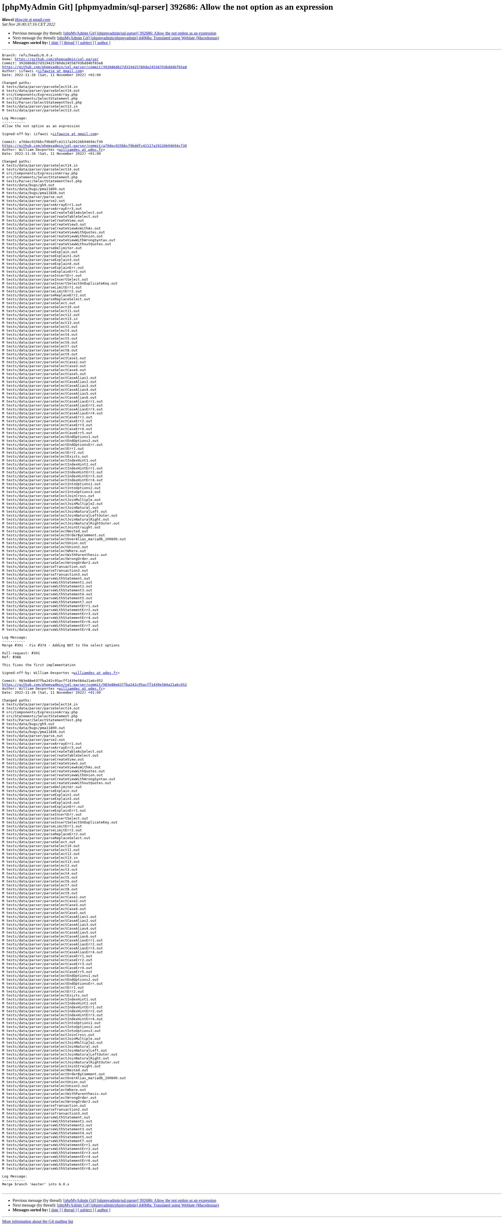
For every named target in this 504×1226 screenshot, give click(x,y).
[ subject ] (86, 42)
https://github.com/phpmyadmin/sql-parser (57, 59)
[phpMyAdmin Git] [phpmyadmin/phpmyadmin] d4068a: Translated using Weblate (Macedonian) (138, 38)
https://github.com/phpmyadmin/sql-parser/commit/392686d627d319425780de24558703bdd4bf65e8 (94, 67)
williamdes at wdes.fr (81, 150)
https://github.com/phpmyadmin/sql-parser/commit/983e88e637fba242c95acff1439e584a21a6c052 (94, 685)
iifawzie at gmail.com (32, 19)
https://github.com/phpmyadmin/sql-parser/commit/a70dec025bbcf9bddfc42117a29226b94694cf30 (94, 146)
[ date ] (55, 42)
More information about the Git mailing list (37, 1221)
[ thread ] (69, 42)
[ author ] (102, 42)
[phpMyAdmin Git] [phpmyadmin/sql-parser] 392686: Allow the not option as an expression (139, 33)
